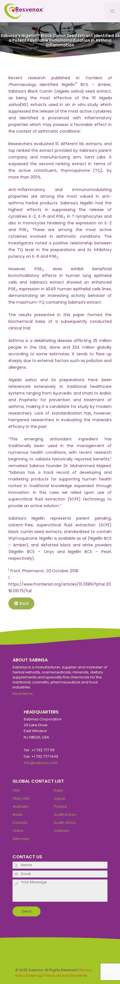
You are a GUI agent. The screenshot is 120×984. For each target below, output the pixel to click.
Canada (20, 822)
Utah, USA (21, 798)
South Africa (65, 822)
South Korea (65, 814)
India (58, 790)
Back (24, 603)
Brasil (17, 814)
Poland (60, 806)
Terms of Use (55, 975)
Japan (60, 798)
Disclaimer (78, 975)
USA (16, 790)
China (18, 830)
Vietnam (61, 830)
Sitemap (35, 975)
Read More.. (23, 693)
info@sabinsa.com (41, 762)
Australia (20, 806)
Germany (21, 838)
